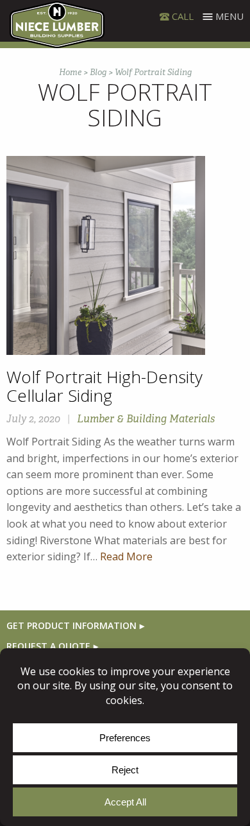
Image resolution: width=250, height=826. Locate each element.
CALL (183, 16)
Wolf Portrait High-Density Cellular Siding (104, 386)
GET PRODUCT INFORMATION (71, 625)
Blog (98, 72)
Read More (126, 556)
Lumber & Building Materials (146, 419)
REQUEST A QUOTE (48, 646)
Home (70, 72)
